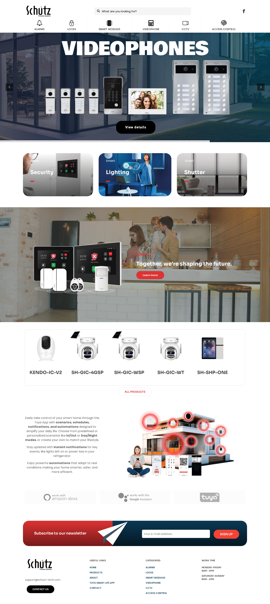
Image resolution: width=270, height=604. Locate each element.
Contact (95, 588)
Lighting (117, 172)
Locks (149, 572)
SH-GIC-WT (170, 372)
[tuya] (209, 497)
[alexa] (60, 497)
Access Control (156, 593)
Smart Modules (155, 577)
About (94, 577)
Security (41, 172)
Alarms (150, 567)
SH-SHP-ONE (212, 372)
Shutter (194, 172)
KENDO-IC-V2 (46, 372)
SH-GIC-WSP (129, 372)
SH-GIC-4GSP (87, 372)
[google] (135, 497)
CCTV (149, 588)
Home (93, 567)
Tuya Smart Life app (102, 582)
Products (96, 572)
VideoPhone (153, 582)
